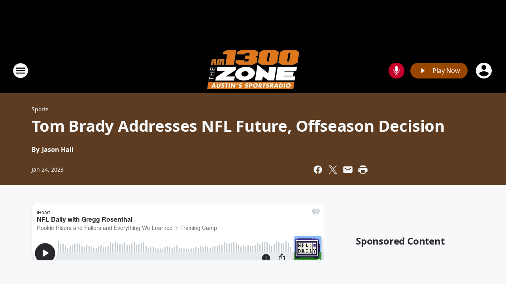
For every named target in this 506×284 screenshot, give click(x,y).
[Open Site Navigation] (20, 70)
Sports (40, 109)
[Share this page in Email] (347, 169)
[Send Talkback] (396, 70)
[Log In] (484, 70)
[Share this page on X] (332, 169)
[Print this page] (362, 169)
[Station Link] (253, 70)
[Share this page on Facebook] (317, 169)
